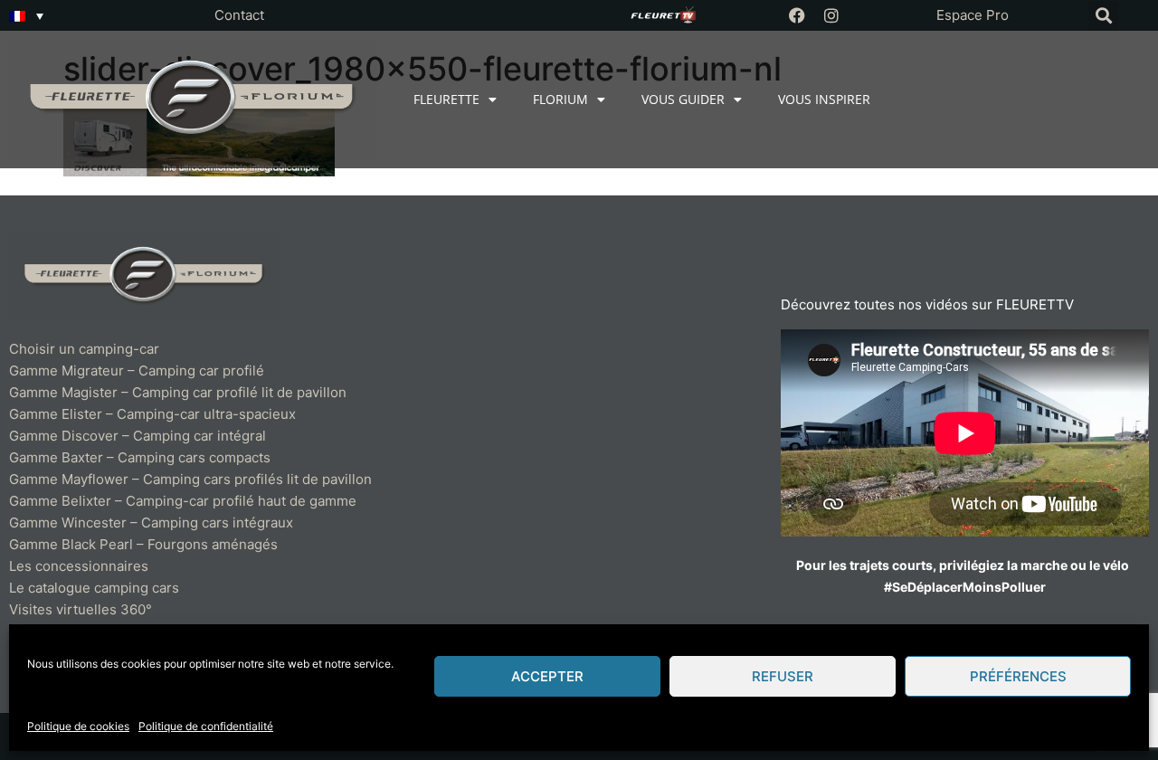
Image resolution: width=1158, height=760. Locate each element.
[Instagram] (831, 15)
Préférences (1018, 676)
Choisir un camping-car (84, 348)
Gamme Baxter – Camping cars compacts (140, 457)
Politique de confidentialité (205, 726)
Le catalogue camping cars (94, 587)
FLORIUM (560, 99)
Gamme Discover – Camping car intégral (137, 435)
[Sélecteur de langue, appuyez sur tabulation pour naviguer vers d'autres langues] (26, 15)
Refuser (782, 676)
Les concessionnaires (78, 566)
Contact (239, 15)
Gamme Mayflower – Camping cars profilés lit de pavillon (190, 479)
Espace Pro (972, 15)
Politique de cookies (78, 726)
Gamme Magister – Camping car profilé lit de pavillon (177, 392)
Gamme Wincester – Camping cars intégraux (151, 522)
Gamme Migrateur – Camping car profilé (136, 370)
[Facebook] (797, 15)
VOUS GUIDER (683, 99)
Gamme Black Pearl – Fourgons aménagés (143, 544)
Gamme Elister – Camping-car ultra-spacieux (152, 414)
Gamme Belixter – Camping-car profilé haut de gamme (182, 500)
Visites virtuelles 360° (80, 609)
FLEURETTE (446, 99)
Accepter (547, 676)
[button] (1103, 16)
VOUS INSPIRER (824, 99)
